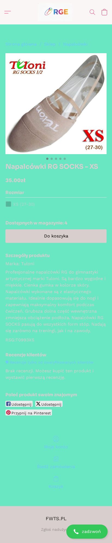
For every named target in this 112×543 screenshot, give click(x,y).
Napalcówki (75, 44)
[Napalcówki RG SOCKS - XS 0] (56, 103)
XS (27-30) (24, 204)
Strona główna (21, 44)
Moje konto (56, 446)
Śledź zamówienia (56, 466)
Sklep (50, 44)
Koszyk (56, 486)
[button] (56, 532)
